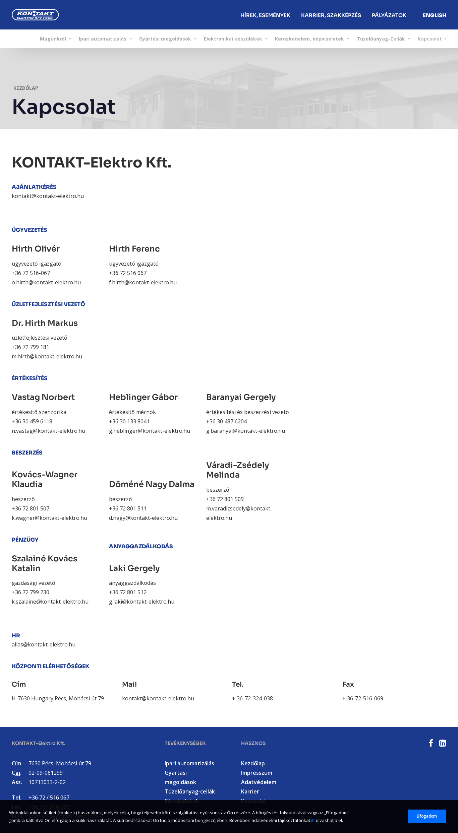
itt (313, 820)
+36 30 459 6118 (32, 421)
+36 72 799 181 (30, 347)
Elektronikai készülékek (233, 39)
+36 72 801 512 (128, 592)
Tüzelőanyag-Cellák (381, 39)
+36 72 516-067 (31, 273)
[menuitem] (265, 14)
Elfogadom (427, 816)
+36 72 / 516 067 (48, 797)
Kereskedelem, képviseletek (309, 39)
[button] (430, 744)
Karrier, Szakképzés (331, 14)
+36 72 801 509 (225, 499)
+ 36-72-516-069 (362, 698)
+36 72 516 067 (128, 273)
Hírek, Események (265, 14)
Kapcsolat (430, 39)
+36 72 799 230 (30, 592)
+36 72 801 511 (128, 508)
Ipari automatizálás (102, 39)
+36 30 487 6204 (226, 421)
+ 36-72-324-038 (252, 698)
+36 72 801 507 (30, 508)
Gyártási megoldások (165, 39)
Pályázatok (389, 14)
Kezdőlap (25, 88)
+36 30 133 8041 (129, 421)
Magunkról (53, 39)
